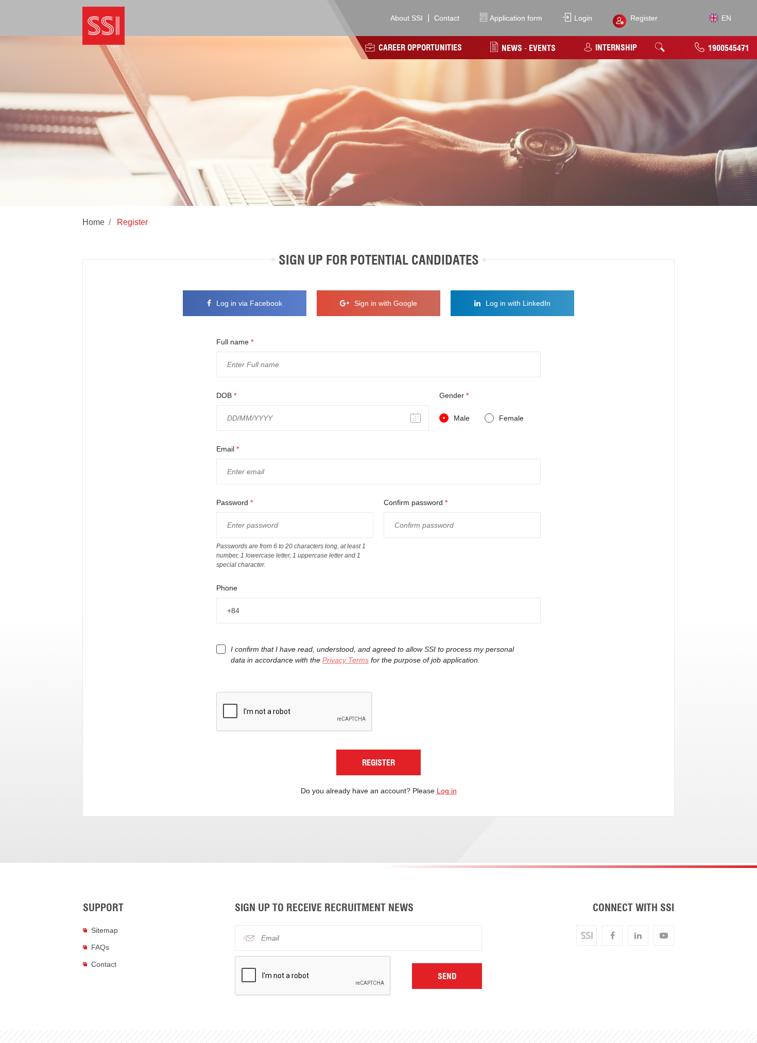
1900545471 (727, 47)
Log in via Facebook (249, 303)
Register (644, 18)
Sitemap (104, 930)
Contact (446, 18)
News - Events (528, 47)
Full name (234, 342)
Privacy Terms (345, 660)
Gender (454, 395)
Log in (447, 791)
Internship (615, 47)
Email (227, 449)
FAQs (100, 947)
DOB (226, 395)
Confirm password (416, 502)
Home (93, 222)
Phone (226, 588)
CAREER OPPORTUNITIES (419, 47)
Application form (515, 18)
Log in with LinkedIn (518, 303)
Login (582, 18)
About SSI (406, 18)
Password (234, 502)
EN (725, 18)
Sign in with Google (385, 303)
